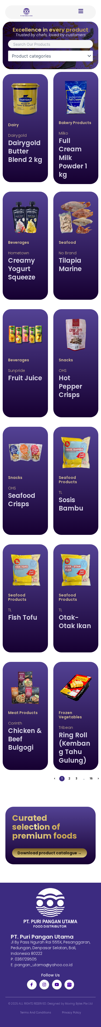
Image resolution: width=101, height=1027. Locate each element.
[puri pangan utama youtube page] (57, 984)
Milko (63, 133)
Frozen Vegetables (70, 715)
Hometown (18, 253)
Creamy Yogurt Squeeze (21, 269)
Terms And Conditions (35, 1013)
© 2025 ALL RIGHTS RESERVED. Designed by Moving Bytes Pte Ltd (50, 1004)
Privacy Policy (71, 1013)
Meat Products (23, 712)
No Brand (67, 253)
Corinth (15, 723)
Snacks (66, 360)
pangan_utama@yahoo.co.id (43, 965)
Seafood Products (68, 480)
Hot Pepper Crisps (70, 386)
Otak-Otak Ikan (75, 621)
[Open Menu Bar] (80, 11)
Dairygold (17, 135)
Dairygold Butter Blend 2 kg (25, 151)
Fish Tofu (22, 617)
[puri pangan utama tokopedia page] (69, 984)
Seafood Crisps (21, 499)
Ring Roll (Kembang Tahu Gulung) (74, 748)
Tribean (66, 727)
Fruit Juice (25, 378)
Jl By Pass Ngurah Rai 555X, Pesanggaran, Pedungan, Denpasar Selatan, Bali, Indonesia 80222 (50, 947)
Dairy (13, 125)
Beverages (18, 242)
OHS (63, 370)
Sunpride (16, 370)
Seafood (67, 242)
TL (60, 492)
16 (92, 778)
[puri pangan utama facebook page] (32, 984)
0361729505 (26, 959)
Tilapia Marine (70, 264)
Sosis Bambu (71, 504)
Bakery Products (75, 122)
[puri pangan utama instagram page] (44, 984)
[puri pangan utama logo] (50, 908)
